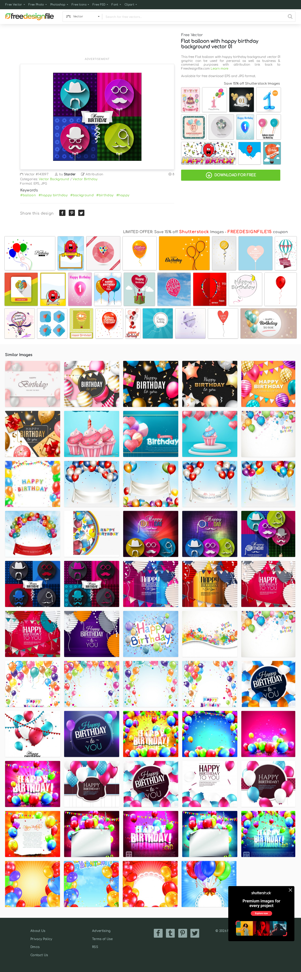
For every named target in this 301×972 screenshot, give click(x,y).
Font (114, 4)
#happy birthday (53, 195)
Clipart (129, 4)
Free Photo (36, 4)
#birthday (104, 195)
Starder (70, 174)
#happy (123, 195)
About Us (37, 931)
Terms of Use (102, 939)
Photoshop (57, 4)
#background (82, 195)
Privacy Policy (41, 939)
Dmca (34, 947)
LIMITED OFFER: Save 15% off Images (173, 232)
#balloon (28, 195)
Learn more (219, 68)
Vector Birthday (84, 179)
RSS (95, 947)
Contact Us (39, 955)
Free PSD (99, 4)
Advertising (101, 931)
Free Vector (13, 4)
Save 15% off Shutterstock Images (252, 83)
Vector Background (54, 179)
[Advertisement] (97, 43)
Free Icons (79, 4)
